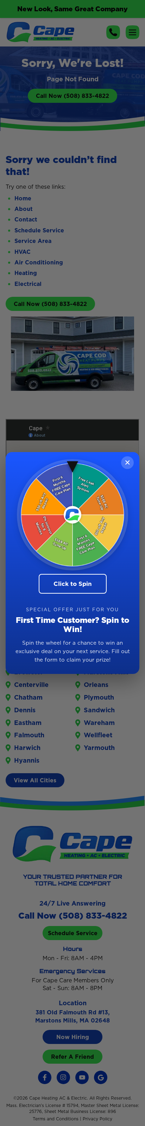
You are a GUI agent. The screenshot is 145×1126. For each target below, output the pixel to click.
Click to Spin (72, 584)
